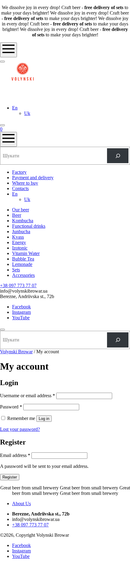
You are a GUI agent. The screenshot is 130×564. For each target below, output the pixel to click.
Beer (16, 215)
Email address (15, 455)
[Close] (2, 330)
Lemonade (22, 264)
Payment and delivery (33, 177)
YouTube (21, 317)
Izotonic (20, 247)
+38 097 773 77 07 (18, 285)
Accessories (23, 275)
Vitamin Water (26, 253)
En (15, 107)
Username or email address (27, 395)
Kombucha (22, 220)
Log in (44, 418)
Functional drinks (28, 226)
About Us (21, 503)
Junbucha (21, 231)
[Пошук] (117, 155)
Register (9, 477)
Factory (19, 172)
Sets (16, 269)
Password (11, 406)
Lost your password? (20, 429)
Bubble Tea (23, 258)
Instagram (21, 312)
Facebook (21, 306)
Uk (27, 113)
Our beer (20, 209)
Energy (19, 242)
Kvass (18, 237)
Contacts (20, 188)
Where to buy (25, 183)
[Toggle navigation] (8, 49)
